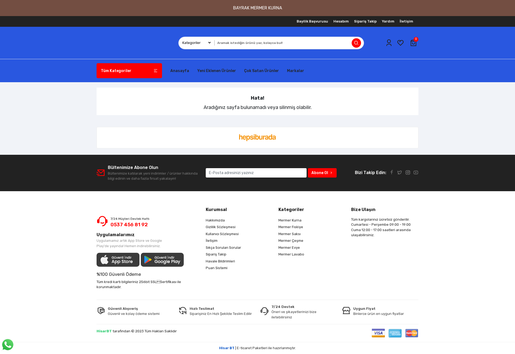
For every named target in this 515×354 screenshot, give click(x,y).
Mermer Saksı (289, 234)
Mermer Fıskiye (290, 227)
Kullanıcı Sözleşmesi (222, 234)
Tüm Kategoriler (116, 71)
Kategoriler (291, 209)
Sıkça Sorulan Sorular (223, 248)
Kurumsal (216, 209)
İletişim (406, 21)
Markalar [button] (295, 71)
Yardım (388, 21)
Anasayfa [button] (179, 71)
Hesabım (341, 21)
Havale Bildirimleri (220, 261)
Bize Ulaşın (363, 209)
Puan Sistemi (216, 268)
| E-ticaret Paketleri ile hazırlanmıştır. (257, 348)
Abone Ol (319, 173)
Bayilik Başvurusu (312, 21)
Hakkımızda (215, 220)
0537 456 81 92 (129, 225)
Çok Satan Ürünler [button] (261, 71)
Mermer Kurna (289, 220)
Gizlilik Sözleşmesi (221, 227)
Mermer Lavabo (291, 254)
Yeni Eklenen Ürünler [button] (216, 71)
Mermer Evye (289, 248)
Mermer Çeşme (290, 241)
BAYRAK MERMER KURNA (257, 7)
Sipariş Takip (365, 21)
